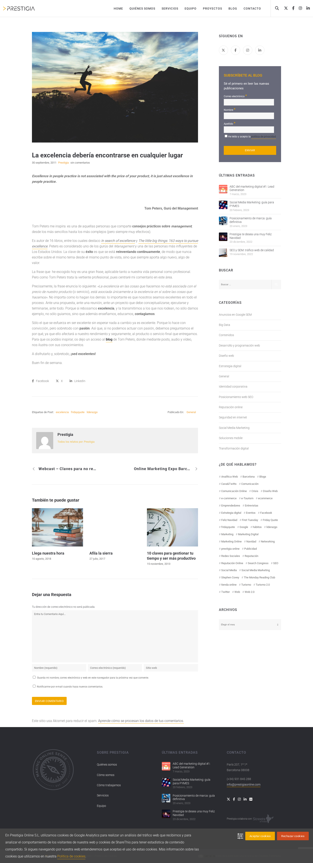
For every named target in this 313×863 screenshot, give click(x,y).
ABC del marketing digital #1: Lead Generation (252, 188)
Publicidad (250, 548)
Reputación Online (232, 563)
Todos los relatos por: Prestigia (76, 441)
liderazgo (92, 412)
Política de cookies (71, 856)
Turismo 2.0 (263, 584)
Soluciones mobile (231, 438)
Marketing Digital (248, 534)
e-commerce (229, 498)
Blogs (262, 476)
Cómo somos (105, 775)
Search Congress (258, 563)
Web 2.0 (249, 591)
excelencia (62, 412)
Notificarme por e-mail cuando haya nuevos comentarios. (69, 686)
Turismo (246, 584)
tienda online (229, 584)
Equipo (101, 805)
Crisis (254, 491)
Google (244, 527)
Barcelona (249, 476)
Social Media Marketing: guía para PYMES (252, 204)
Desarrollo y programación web (239, 345)
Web (237, 591)
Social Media (229, 570)
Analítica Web (229, 476)
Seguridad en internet (233, 417)
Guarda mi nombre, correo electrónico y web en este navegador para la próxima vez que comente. (93, 677)
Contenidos (226, 335)
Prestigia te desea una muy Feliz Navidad (251, 236)
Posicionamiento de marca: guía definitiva (251, 220)
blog (109, 339)
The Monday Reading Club (259, 577)
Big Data (224, 325)
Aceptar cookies (260, 836)
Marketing (227, 534)
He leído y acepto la (252, 136)
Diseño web (226, 355)
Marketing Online (231, 541)
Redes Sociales (230, 556)
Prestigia (65, 434)
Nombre (229, 109)
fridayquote (78, 412)
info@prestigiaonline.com (243, 784)
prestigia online (230, 548)
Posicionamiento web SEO (236, 397)
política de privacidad (263, 136)
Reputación (251, 556)
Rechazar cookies (292, 836)
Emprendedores (230, 505)
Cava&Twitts (229, 483)
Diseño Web (270, 491)
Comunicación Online (234, 491)
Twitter (225, 591)
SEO (275, 563)
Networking (268, 541)
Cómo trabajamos (109, 785)
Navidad (251, 541)
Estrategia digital (230, 366)
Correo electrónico (235, 96)
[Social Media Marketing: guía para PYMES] (223, 205)
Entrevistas (251, 505)
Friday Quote (270, 520)
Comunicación (249, 483)
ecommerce (265, 498)
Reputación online (231, 407)
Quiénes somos (107, 764)
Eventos (251, 512)
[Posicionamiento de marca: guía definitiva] (223, 221)
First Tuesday (250, 520)
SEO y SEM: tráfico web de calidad (252, 250)
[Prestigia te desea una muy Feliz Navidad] (223, 237)
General (191, 412)
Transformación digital (234, 448)
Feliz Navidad (229, 520)
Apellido (229, 123)
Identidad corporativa (233, 386)
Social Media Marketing (234, 427)
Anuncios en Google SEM (235, 314)
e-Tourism (247, 498)
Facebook (266, 512)
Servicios (103, 795)
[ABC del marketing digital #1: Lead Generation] (223, 189)
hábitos (257, 527)
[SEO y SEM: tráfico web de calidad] (223, 252)
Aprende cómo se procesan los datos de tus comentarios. (141, 721)
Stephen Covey (230, 577)
